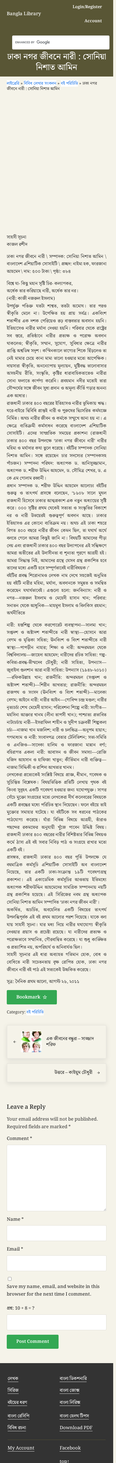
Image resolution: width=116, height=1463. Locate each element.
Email (15, 1249)
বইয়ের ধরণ (17, 1402)
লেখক (13, 1378)
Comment (19, 1138)
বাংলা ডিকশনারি (73, 1378)
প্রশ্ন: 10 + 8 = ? (20, 1308)
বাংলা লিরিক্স (70, 1402)
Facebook (70, 1448)
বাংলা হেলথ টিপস (74, 1416)
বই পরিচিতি (35, 1012)
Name (15, 1219)
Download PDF (76, 1427)
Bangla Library (24, 13)
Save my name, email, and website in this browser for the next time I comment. (53, 1290)
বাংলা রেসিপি (18, 1416)
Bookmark (28, 997)
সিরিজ (13, 1390)
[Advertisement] (58, 165)
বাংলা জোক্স (69, 1390)
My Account (21, 1448)
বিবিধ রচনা (17, 1427)
